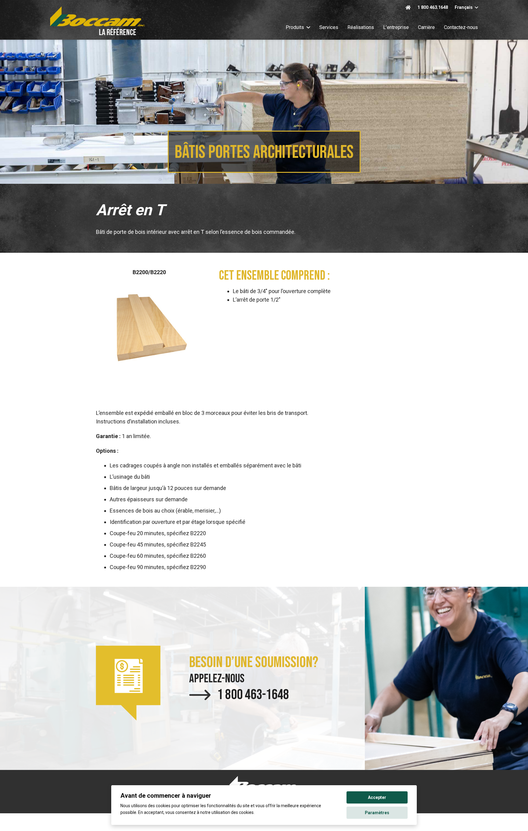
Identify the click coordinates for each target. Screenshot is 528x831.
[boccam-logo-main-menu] (97, 20)
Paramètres (377, 812)
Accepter (377, 797)
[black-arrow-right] (200, 695)
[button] (466, 7)
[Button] (408, 7)
